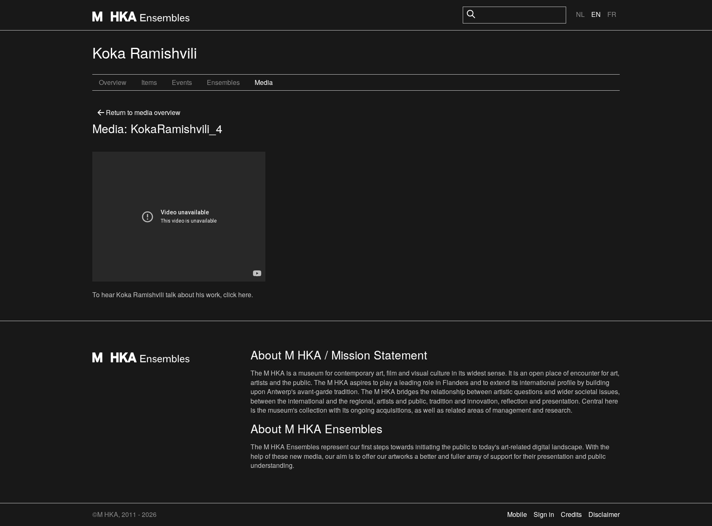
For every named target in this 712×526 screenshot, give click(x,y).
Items (149, 82)
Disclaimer (604, 514)
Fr (611, 14)
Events (182, 82)
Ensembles (223, 82)
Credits (571, 514)
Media (264, 82)
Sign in (544, 514)
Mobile (517, 514)
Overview (112, 82)
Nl (580, 14)
